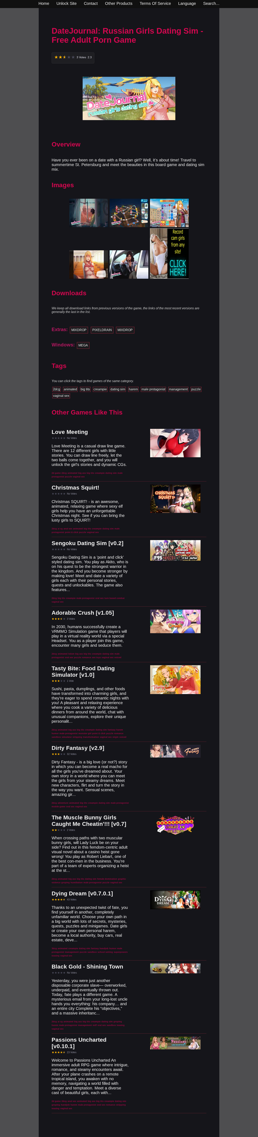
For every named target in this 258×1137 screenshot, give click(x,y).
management (178, 389)
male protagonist (153, 389)
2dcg (56, 389)
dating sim (117, 389)
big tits (85, 389)
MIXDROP (78, 330)
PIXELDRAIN (102, 330)
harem (133, 389)
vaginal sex (61, 395)
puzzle (196, 389)
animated (70, 389)
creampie (100, 389)
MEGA (83, 345)
